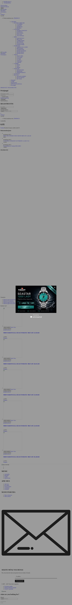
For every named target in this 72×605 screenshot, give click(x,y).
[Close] (54, 287)
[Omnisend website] (36, 316)
